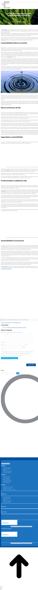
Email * (26, 344)
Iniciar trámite (31, 364)
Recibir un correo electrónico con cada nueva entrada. (12, 355)
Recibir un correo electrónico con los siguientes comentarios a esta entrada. (16, 353)
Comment (3, 342)
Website (23, 347)
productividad (3, 191)
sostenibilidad (4, 29)
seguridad (7, 170)
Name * (2, 344)
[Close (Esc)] (0, 586)
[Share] (1, 586)
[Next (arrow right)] (1, 588)
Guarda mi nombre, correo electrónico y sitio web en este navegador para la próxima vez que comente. (17, 351)
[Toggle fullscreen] (2, 586)
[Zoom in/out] (3, 586)
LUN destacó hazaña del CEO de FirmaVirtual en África (16, 327)
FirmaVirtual (3, 40)
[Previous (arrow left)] (0, 588)
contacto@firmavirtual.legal (6, 268)
